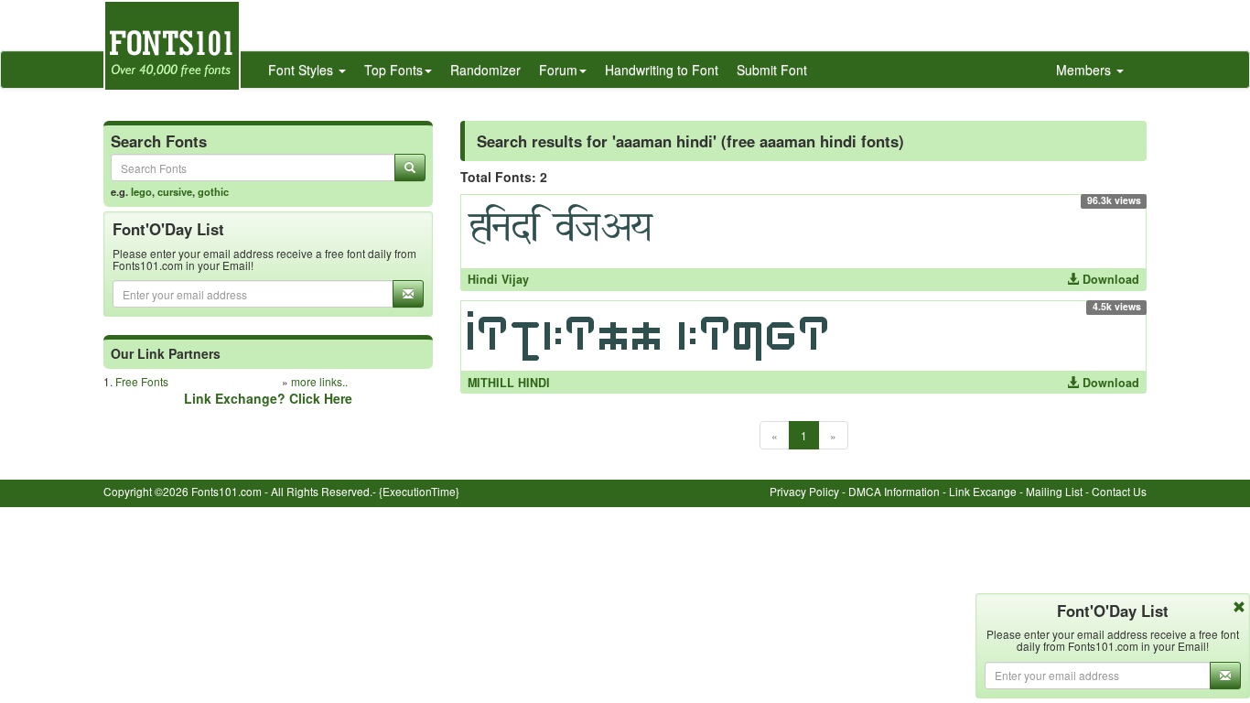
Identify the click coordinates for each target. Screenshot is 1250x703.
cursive (174, 191)
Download (1109, 279)
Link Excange (983, 491)
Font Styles (302, 69)
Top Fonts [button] (393, 69)
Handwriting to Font (661, 69)
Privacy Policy (804, 491)
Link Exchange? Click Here (268, 398)
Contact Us (1119, 491)
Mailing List (1054, 491)
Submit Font (772, 69)
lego (141, 191)
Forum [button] (558, 69)
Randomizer (485, 69)
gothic (213, 191)
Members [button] (1085, 69)
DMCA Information (894, 491)
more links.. (319, 381)
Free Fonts (141, 381)
